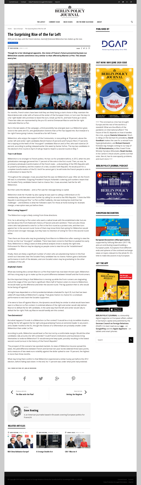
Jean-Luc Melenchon (30, 368)
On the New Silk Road (84, 22)
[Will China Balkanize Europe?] (20, 441)
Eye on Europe (18, 29)
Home (10, 29)
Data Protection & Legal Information (40, 2)
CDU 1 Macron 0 (71, 451)
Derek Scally (71, 432)
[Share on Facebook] (82, 48)
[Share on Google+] (87, 48)
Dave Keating (31, 410)
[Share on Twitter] (84, 48)
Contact (23, 2)
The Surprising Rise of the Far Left (35, 29)
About (99, 22)
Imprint (57, 2)
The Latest (41, 22)
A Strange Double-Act (44, 451)
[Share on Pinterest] (89, 48)
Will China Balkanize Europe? (18, 451)
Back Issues (68, 22)
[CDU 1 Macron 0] (77, 441)
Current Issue (13, 2)
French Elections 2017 (17, 368)
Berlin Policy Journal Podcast (103, 206)
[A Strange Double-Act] (49, 441)
